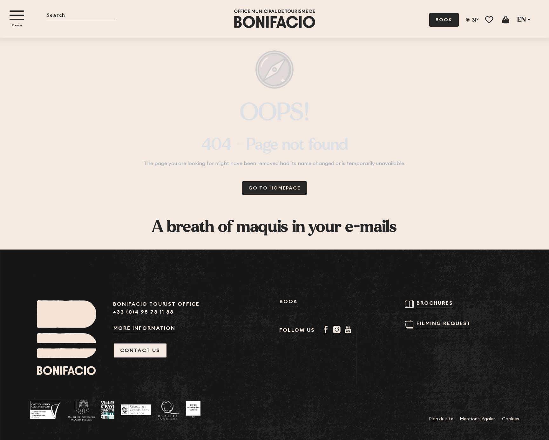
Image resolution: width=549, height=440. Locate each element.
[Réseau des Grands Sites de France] (136, 409)
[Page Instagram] (337, 330)
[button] (81, 15)
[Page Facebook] (326, 330)
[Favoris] (489, 20)
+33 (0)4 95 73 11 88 (143, 312)
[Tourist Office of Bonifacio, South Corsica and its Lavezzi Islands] (274, 19)
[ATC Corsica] (46, 410)
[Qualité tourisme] (168, 410)
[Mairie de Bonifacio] (81, 410)
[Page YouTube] (349, 330)
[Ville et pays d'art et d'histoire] (107, 410)
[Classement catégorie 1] (193, 409)
